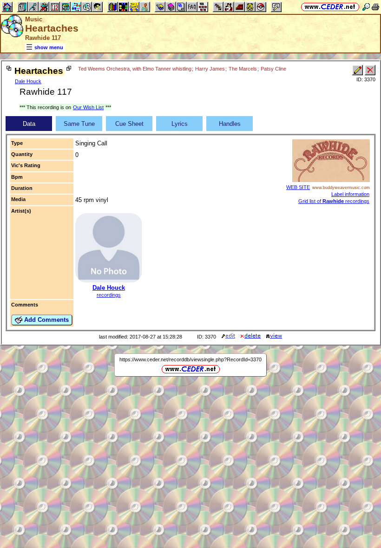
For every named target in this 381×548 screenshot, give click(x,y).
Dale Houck (28, 81)
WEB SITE (298, 187)
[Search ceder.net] (366, 6)
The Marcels (243, 69)
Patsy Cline (273, 69)
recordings (109, 295)
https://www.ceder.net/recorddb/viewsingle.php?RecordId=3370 (190, 359)
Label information (350, 194)
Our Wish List (88, 107)
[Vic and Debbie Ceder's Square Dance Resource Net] (330, 6)
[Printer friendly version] (375, 6)
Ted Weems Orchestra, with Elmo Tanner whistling (134, 69)
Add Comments (45, 319)
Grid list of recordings (333, 201)
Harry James (210, 69)
